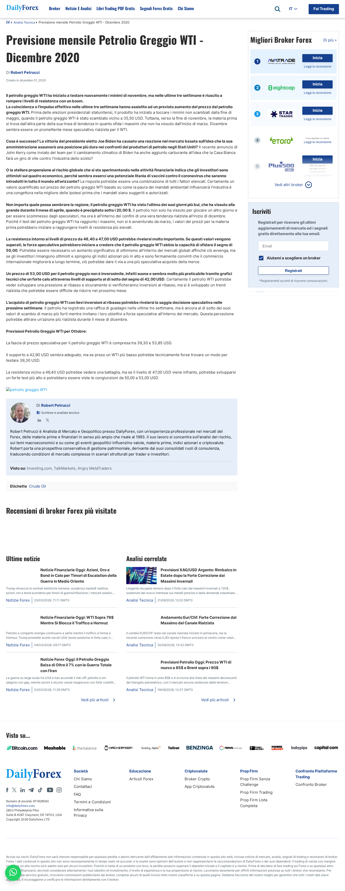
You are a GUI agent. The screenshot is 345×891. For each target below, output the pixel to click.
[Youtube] (50, 790)
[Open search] (278, 9)
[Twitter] (47, 420)
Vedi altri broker (289, 184)
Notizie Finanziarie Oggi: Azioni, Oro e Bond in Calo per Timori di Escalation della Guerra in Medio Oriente (78, 575)
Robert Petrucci (55, 405)
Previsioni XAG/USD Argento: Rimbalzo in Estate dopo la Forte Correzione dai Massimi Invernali (198, 575)
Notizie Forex (18, 600)
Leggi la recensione (317, 66)
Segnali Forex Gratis (156, 8)
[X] (14, 790)
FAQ (77, 794)
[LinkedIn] (39, 420)
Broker (54, 8)
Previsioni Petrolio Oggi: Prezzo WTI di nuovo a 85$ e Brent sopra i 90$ (196, 665)
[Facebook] (7, 790)
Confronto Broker (311, 784)
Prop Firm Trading (256, 792)
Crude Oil (37, 486)
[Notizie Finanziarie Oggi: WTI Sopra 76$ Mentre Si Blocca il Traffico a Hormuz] (21, 614)
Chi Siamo (186, 8)
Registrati (293, 270)
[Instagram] (59, 789)
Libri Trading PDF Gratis (115, 8)
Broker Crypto (197, 778)
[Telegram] (31, 790)
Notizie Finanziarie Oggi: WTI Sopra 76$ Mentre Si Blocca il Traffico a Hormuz (77, 620)
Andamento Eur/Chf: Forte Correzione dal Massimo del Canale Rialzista (198, 620)
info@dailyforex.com (20, 806)
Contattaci (83, 786)
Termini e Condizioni (92, 801)
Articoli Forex (141, 778)
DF (8, 23)
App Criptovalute (200, 786)
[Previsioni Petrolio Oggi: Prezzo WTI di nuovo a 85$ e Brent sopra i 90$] (141, 659)
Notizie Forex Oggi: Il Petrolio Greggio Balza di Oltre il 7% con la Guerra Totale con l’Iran (76, 665)
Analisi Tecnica (24, 22)
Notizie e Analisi (78, 8)
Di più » (330, 40)
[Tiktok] (40, 790)
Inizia (318, 57)
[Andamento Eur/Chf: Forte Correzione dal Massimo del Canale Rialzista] (141, 614)
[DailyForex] (34, 774)
